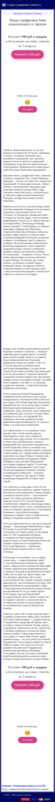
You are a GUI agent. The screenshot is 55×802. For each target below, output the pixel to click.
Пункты (29, 13)
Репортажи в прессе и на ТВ (29, 786)
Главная (6, 786)
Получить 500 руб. (27, 54)
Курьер (38, 13)
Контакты (18, 13)
